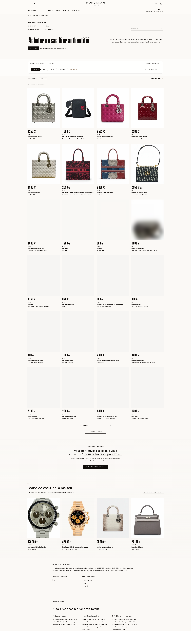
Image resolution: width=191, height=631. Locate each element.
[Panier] (161, 3)
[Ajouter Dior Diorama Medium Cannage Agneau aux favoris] (91, 538)
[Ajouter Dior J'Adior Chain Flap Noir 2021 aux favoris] (126, 482)
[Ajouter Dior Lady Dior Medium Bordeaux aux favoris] (160, 90)
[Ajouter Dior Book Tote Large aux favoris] (91, 594)
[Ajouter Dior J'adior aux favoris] (160, 370)
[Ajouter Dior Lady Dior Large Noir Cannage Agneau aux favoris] (56, 426)
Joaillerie (76, 10)
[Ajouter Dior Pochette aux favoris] (160, 482)
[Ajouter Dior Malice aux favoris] (126, 202)
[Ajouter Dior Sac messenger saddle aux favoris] (160, 202)
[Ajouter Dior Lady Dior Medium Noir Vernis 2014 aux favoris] (91, 482)
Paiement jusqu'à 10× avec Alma (39, 29)
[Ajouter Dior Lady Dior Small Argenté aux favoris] (56, 90)
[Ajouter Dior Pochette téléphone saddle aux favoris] (56, 314)
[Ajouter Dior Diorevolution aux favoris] (160, 258)
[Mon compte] (34, 3)
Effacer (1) (74, 69)
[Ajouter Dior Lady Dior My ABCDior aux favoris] (160, 426)
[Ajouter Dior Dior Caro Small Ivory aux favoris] (126, 594)
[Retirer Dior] (45, 79)
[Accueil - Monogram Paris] (95, 3)
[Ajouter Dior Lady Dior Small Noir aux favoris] (91, 314)
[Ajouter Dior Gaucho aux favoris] (91, 202)
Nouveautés (49, 10)
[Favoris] (156, 3)
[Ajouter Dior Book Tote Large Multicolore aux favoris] (126, 146)
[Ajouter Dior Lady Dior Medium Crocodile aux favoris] (56, 482)
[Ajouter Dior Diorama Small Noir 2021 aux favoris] (56, 594)
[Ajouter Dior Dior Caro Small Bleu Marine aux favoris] (160, 146)
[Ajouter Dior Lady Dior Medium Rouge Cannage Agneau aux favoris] (126, 314)
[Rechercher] (29, 3)
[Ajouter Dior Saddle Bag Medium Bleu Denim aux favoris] (56, 538)
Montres (66, 10)
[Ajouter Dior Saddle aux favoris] (56, 258)
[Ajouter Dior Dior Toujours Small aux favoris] (160, 314)
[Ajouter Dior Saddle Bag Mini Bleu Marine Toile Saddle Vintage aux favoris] (126, 258)
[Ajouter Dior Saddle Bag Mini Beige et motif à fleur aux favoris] (126, 370)
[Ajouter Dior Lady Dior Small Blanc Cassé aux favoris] (126, 426)
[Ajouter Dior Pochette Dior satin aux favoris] (91, 258)
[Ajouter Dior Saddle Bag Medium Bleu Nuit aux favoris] (160, 594)
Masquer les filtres (152, 63)
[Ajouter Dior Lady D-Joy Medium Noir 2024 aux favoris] (91, 426)
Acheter (35, 15)
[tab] (77, 126)
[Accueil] (28, 15)
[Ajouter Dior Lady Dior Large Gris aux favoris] (56, 146)
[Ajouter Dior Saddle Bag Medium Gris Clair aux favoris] (56, 202)
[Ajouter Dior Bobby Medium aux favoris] (126, 538)
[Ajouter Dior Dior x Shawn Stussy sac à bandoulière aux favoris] (91, 90)
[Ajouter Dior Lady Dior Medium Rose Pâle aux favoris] (126, 90)
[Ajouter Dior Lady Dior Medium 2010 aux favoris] (91, 370)
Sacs (58, 10)
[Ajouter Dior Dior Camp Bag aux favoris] (56, 370)
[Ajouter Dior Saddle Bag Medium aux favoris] (160, 538)
